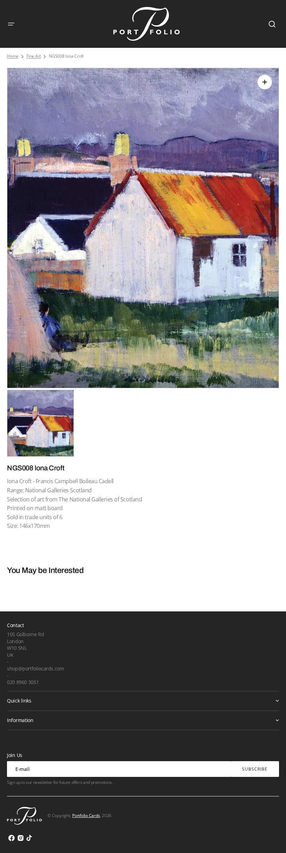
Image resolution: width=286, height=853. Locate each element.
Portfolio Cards (86, 815)
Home (12, 56)
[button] (11, 24)
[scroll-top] (271, 838)
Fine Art (34, 56)
